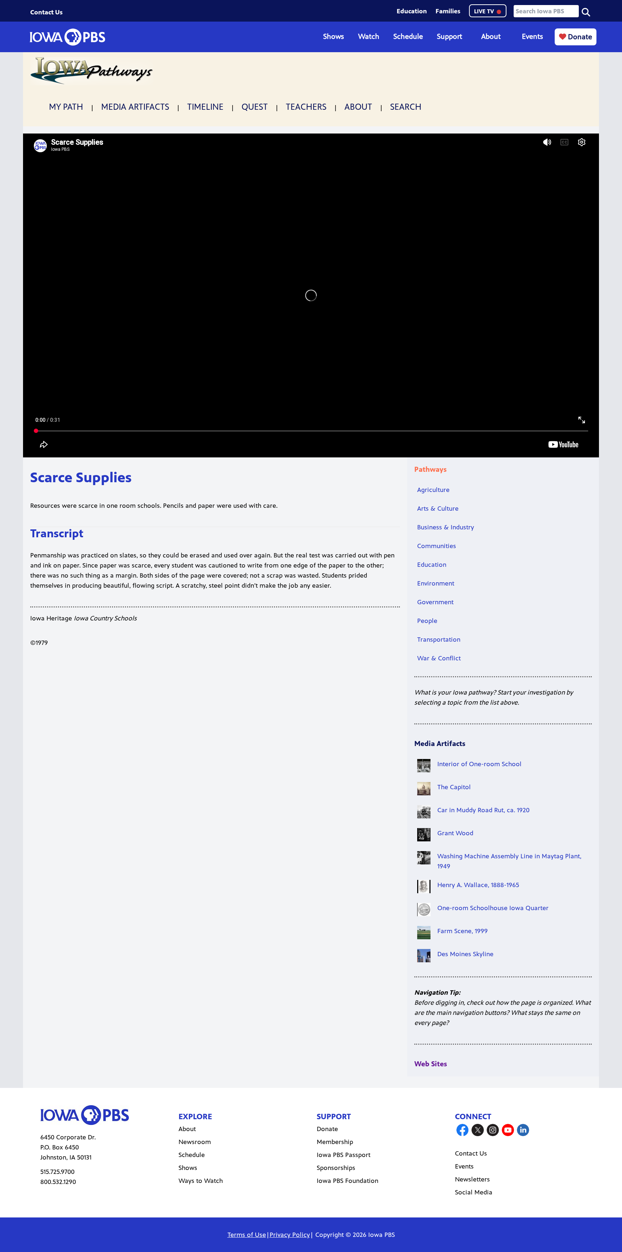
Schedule (408, 36)
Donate (579, 37)
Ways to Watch (201, 1181)
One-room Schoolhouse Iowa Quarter (493, 908)
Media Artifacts (135, 107)
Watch (368, 36)
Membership (335, 1142)
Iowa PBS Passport (343, 1155)
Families (448, 11)
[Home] (67, 37)
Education (412, 11)
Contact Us (46, 12)
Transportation (438, 639)
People (427, 621)
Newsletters (472, 1179)
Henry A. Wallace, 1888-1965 (478, 885)
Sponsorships (336, 1168)
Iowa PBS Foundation (347, 1181)
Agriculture (433, 490)
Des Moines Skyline (465, 954)
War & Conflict (439, 658)
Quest (255, 107)
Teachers (306, 107)
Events (532, 36)
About (491, 36)
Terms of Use (246, 1235)
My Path (66, 107)
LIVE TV (484, 11)
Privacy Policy (290, 1235)
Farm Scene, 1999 (462, 931)
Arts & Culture (438, 508)
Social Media (473, 1192)
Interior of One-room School (479, 764)
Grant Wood (455, 833)
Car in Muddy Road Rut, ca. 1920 (483, 810)
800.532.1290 (58, 1182)
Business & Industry (445, 527)
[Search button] (586, 11)
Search (406, 107)
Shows (333, 36)
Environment (435, 583)
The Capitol (454, 787)
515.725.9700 (57, 1172)
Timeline (205, 107)
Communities (436, 546)
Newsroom (195, 1142)
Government (435, 602)
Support (449, 36)
